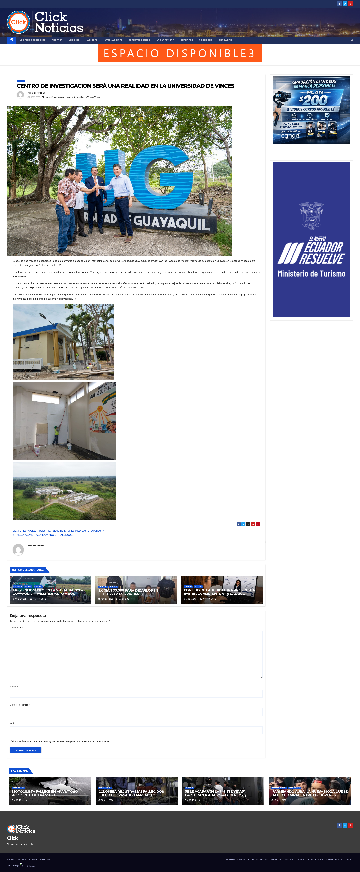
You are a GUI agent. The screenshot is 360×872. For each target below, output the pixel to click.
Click (12, 838)
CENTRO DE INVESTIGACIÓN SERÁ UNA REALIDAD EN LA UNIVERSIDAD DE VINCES (125, 85)
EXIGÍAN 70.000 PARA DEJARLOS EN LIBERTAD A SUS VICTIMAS (128, 592)
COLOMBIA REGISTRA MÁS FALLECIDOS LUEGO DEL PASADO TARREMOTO (131, 793)
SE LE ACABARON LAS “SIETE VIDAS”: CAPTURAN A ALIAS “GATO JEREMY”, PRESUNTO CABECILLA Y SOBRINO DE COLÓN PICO (223, 796)
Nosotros (205, 40)
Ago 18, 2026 (280, 800)
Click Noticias (38, 93)
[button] (352, 40)
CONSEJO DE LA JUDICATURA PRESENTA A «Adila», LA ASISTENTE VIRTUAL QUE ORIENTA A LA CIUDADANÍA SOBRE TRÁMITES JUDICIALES (219, 595)
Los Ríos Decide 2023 (315, 859)
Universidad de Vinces (83, 97)
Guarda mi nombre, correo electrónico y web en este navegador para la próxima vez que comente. (61, 741)
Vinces (97, 97)
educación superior (63, 97)
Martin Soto (39, 599)
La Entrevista (165, 40)
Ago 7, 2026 (192, 599)
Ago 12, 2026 (107, 599)
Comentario (16, 627)
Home (218, 859)
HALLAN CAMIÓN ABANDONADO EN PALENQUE (43, 535)
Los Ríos (74, 40)
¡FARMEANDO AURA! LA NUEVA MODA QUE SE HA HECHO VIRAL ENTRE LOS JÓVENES (309, 793)
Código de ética (229, 859)
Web (12, 723)
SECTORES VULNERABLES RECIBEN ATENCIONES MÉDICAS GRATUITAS (57, 530)
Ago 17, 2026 (21, 599)
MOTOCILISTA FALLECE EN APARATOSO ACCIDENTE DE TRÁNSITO (45, 793)
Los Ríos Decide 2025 (33, 40)
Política (57, 40)
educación (49, 97)
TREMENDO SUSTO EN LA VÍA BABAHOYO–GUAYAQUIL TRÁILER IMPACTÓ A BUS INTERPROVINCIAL (48, 593)
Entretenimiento (139, 40)
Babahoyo (18, 586)
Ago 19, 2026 (20, 800)
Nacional (92, 40)
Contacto (225, 40)
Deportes (186, 40)
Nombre (14, 686)
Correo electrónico (20, 705)
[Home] (11, 40)
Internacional (113, 40)
